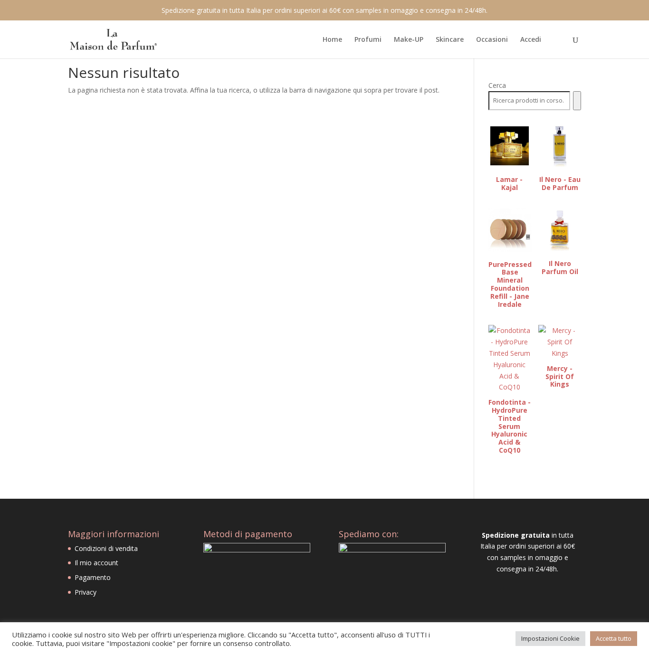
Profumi (368, 40)
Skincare (450, 40)
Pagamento (93, 577)
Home (332, 40)
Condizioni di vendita (106, 548)
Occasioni (492, 40)
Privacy (85, 592)
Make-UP (408, 40)
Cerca (497, 85)
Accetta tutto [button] (613, 638)
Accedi (530, 40)
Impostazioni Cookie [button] (550, 638)
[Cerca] (577, 100)
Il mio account (96, 562)
